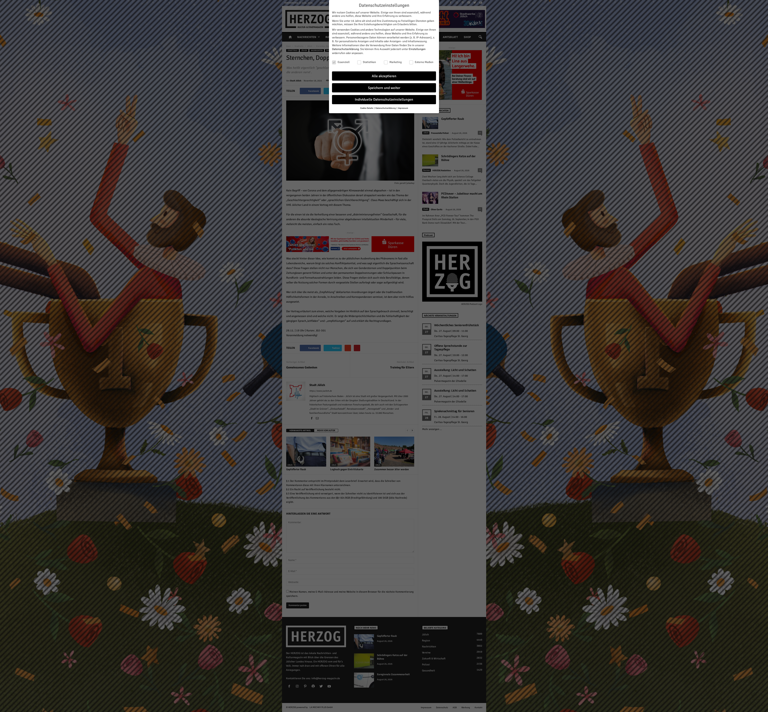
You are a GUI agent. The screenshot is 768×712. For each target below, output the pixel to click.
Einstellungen (417, 49)
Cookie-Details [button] (367, 108)
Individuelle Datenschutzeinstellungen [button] (384, 99)
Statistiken (369, 62)
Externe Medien (424, 62)
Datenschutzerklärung (345, 49)
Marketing (395, 62)
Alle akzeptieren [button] (384, 76)
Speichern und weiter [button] (384, 88)
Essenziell (344, 62)
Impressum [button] (403, 108)
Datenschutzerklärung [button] (385, 108)
